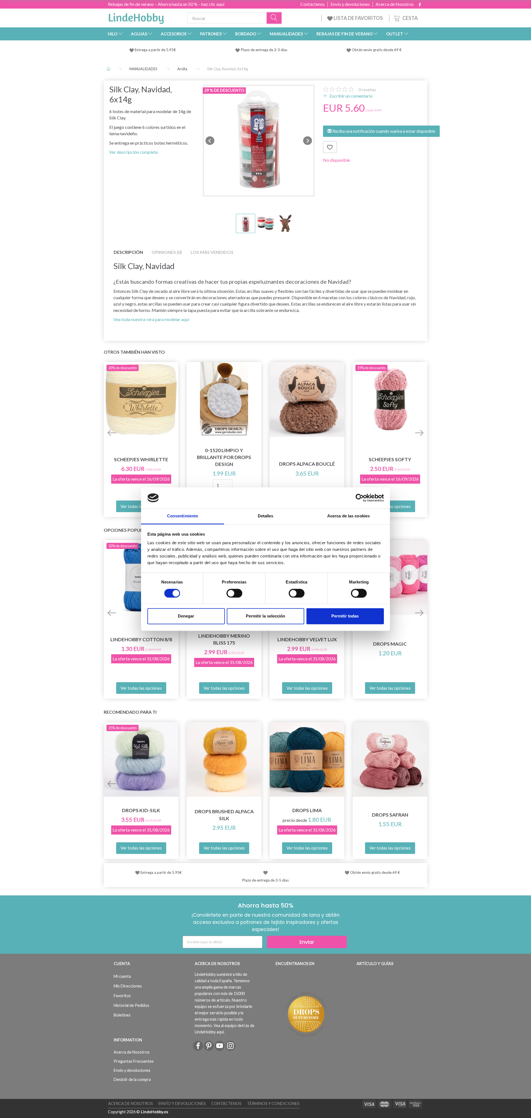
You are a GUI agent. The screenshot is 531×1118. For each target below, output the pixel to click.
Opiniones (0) (167, 252)
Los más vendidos (212, 252)
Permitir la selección (265, 616)
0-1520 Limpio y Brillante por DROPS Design (224, 457)
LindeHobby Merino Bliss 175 (224, 639)
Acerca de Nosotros (395, 4)
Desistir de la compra (132, 1079)
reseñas (367, 89)
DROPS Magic (390, 644)
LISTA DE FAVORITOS (358, 18)
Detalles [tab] (266, 516)
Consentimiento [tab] (182, 516)
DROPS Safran (390, 815)
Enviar (307, 942)
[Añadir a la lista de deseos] (330, 147)
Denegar (186, 616)
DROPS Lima (307, 810)
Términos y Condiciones (273, 1103)
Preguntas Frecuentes (134, 1061)
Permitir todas (345, 616)
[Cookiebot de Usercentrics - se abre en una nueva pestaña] (359, 498)
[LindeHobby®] (136, 17)
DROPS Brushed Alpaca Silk (224, 815)
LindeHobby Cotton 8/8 (141, 639)
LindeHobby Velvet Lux (307, 639)
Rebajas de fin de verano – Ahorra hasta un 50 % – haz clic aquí (166, 4)
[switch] (234, 593)
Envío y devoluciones (350, 4)
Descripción (128, 252)
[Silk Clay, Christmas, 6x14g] (258, 140)
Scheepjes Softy (390, 459)
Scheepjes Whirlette (141, 459)
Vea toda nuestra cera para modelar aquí (151, 319)
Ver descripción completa (133, 152)
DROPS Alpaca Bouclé (307, 464)
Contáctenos (312, 4)
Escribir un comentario (351, 95)
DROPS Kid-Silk (141, 810)
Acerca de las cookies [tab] (348, 516)
